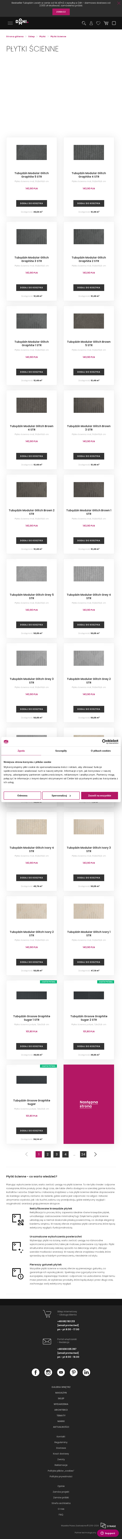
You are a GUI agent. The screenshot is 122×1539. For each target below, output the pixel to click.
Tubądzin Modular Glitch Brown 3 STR (89, 428)
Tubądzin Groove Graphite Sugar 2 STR (88, 1018)
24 (83, 1154)
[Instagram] (48, 1375)
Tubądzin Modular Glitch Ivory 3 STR (89, 849)
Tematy (61, 1415)
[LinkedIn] (86, 1375)
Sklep (61, 1398)
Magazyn (61, 1392)
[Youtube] (61, 1375)
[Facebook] (35, 1375)
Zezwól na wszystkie (99, 795)
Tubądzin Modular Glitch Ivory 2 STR (32, 933)
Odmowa (22, 795)
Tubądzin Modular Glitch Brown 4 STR (31, 428)
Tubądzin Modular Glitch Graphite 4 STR (89, 175)
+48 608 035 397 (66, 1349)
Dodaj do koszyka (31, 203)
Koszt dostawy (61, 1453)
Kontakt (61, 1436)
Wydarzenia (61, 1404)
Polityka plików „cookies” (61, 1470)
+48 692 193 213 (66, 1321)
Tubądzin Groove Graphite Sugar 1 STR (31, 1018)
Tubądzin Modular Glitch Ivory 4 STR (32, 849)
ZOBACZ (61, 11)
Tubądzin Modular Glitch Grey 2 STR (89, 680)
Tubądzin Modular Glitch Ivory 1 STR (89, 933)
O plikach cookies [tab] (101, 750)
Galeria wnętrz (61, 1387)
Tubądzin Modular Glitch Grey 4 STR (89, 596)
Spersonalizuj (59, 795)
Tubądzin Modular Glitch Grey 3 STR (32, 680)
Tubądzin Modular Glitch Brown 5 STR (89, 343)
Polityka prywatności (61, 1476)
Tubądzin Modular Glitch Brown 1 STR (88, 512)
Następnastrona (89, 1104)
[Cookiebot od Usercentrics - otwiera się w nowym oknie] (104, 741)
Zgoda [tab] (21, 750)
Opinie (61, 1486)
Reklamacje (61, 1465)
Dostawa (61, 1448)
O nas (61, 1509)
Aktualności (61, 1427)
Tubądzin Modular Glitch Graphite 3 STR (31, 259)
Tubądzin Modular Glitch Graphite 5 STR (31, 175)
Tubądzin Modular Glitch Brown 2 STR (31, 512)
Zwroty (61, 1459)
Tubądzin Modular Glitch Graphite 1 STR (31, 343)
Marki (61, 1421)
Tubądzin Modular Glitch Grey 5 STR (32, 596)
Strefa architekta (61, 1503)
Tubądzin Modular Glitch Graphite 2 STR (89, 259)
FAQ (61, 1514)
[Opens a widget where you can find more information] (108, 1533)
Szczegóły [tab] (61, 750)
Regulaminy (61, 1442)
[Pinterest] (74, 1375)
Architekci (61, 1409)
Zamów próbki (61, 1497)
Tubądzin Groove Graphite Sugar (31, 1102)
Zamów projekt (61, 1491)
